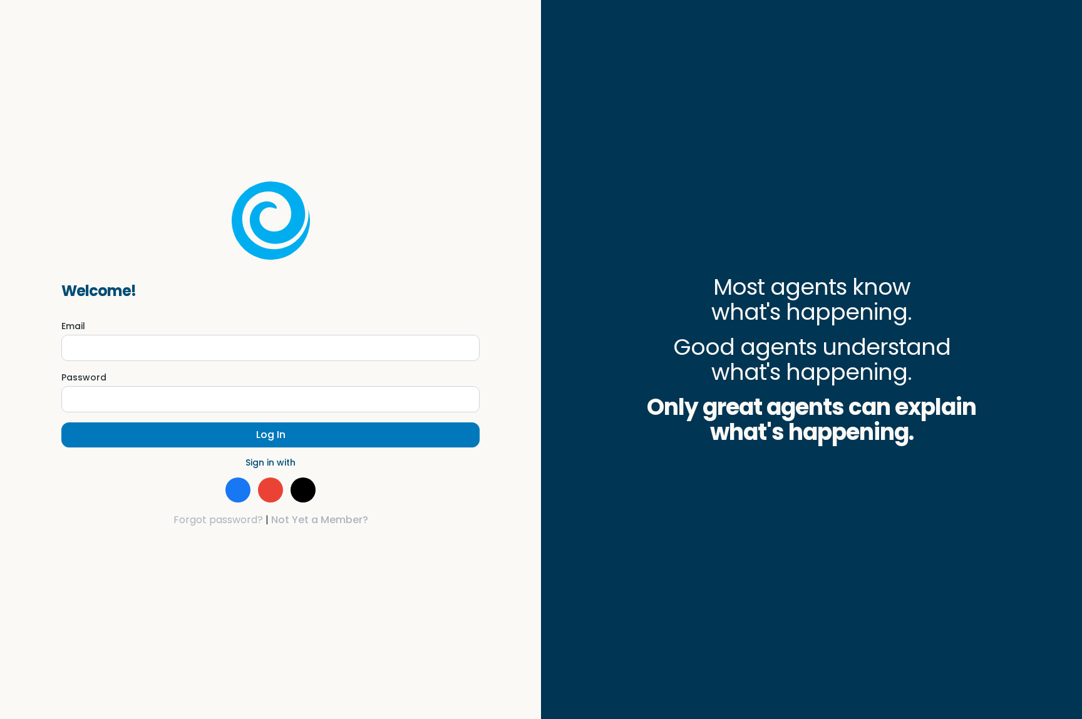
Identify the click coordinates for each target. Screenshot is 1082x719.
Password (83, 377)
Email (73, 326)
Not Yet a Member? (319, 519)
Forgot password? (218, 519)
